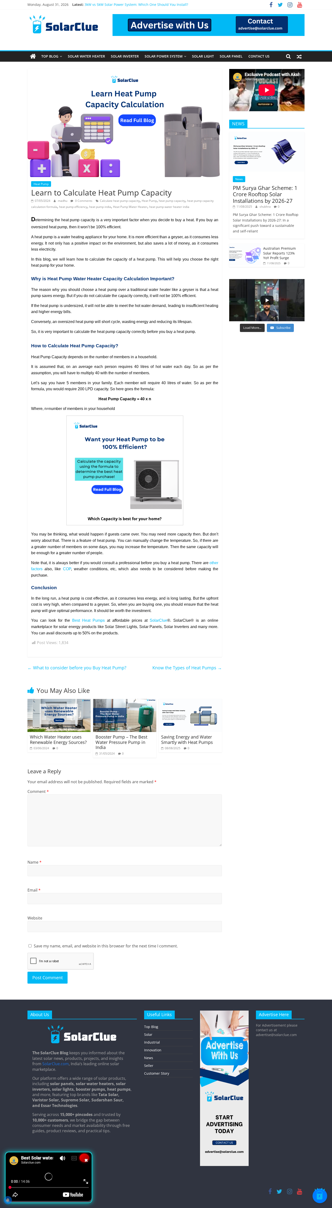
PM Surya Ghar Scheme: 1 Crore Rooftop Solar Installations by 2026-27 (265, 194)
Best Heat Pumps (88, 620)
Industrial (152, 1042)
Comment (38, 791)
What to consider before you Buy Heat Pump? (76, 668)
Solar (148, 1034)
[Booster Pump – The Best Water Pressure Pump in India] (124, 702)
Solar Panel (231, 56)
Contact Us (259, 56)
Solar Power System (164, 56)
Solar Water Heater (86, 56)
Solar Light (203, 56)
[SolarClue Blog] (82, 1027)
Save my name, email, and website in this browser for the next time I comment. (106, 946)
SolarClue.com (55, 1063)
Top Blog (49, 56)
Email (34, 890)
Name (34, 862)
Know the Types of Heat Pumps (187, 668)
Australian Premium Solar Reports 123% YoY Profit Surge (279, 253)
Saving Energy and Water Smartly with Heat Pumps (187, 739)
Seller (148, 1065)
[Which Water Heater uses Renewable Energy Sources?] (59, 702)
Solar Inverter (125, 56)
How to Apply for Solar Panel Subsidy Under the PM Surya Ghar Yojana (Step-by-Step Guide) (159, 3)
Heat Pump (41, 184)
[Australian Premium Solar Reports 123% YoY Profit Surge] (245, 246)
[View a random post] (299, 56)
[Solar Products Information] (32, 56)
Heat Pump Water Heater (130, 207)
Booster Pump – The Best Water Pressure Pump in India (121, 742)
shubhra (265, 206)
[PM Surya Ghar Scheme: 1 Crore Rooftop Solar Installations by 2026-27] (267, 134)
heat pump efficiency (73, 207)
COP (67, 569)
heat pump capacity (172, 201)
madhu (63, 201)
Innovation (152, 1050)
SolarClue (158, 620)
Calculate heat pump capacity (120, 201)
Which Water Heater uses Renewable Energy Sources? (58, 739)
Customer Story (156, 1073)
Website (34, 918)
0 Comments (83, 201)
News (239, 179)
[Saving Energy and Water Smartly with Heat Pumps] (190, 702)
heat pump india (100, 207)
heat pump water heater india (169, 207)
